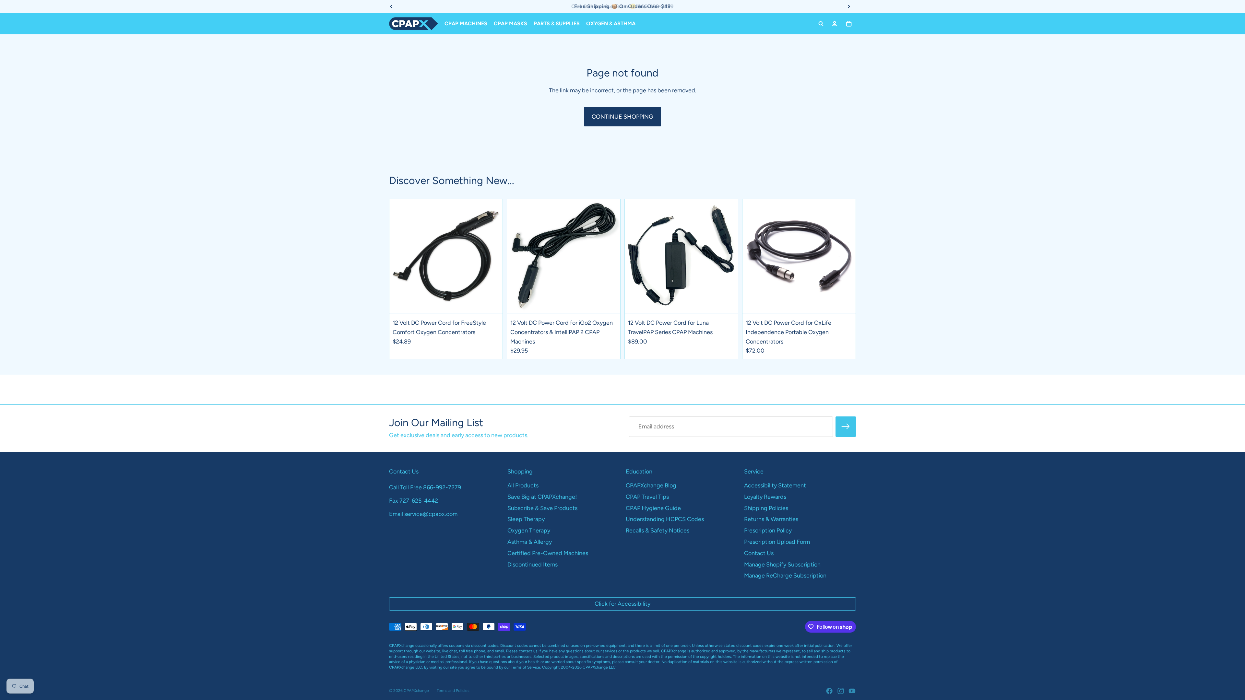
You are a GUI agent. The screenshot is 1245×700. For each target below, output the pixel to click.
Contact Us (759, 553)
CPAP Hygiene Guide (653, 508)
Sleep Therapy (526, 519)
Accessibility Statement (775, 485)
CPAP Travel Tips (647, 496)
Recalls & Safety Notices (657, 530)
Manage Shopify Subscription (782, 564)
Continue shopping (622, 116)
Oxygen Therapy (528, 530)
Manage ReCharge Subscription (785, 575)
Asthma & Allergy (529, 541)
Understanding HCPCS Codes (665, 519)
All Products (523, 485)
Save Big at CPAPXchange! (542, 496)
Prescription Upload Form (777, 541)
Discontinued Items (532, 564)
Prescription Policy (768, 530)
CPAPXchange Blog (651, 485)
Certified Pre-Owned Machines (547, 553)
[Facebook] (829, 691)
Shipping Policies (766, 508)
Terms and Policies (453, 690)
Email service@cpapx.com (423, 514)
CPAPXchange (416, 690)
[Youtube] (852, 691)
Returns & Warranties (771, 519)
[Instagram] (841, 691)
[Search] (821, 24)
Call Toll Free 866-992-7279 (425, 487)
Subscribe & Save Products (542, 508)
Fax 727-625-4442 (413, 500)
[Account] (834, 24)
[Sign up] (846, 426)
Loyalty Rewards (765, 496)
